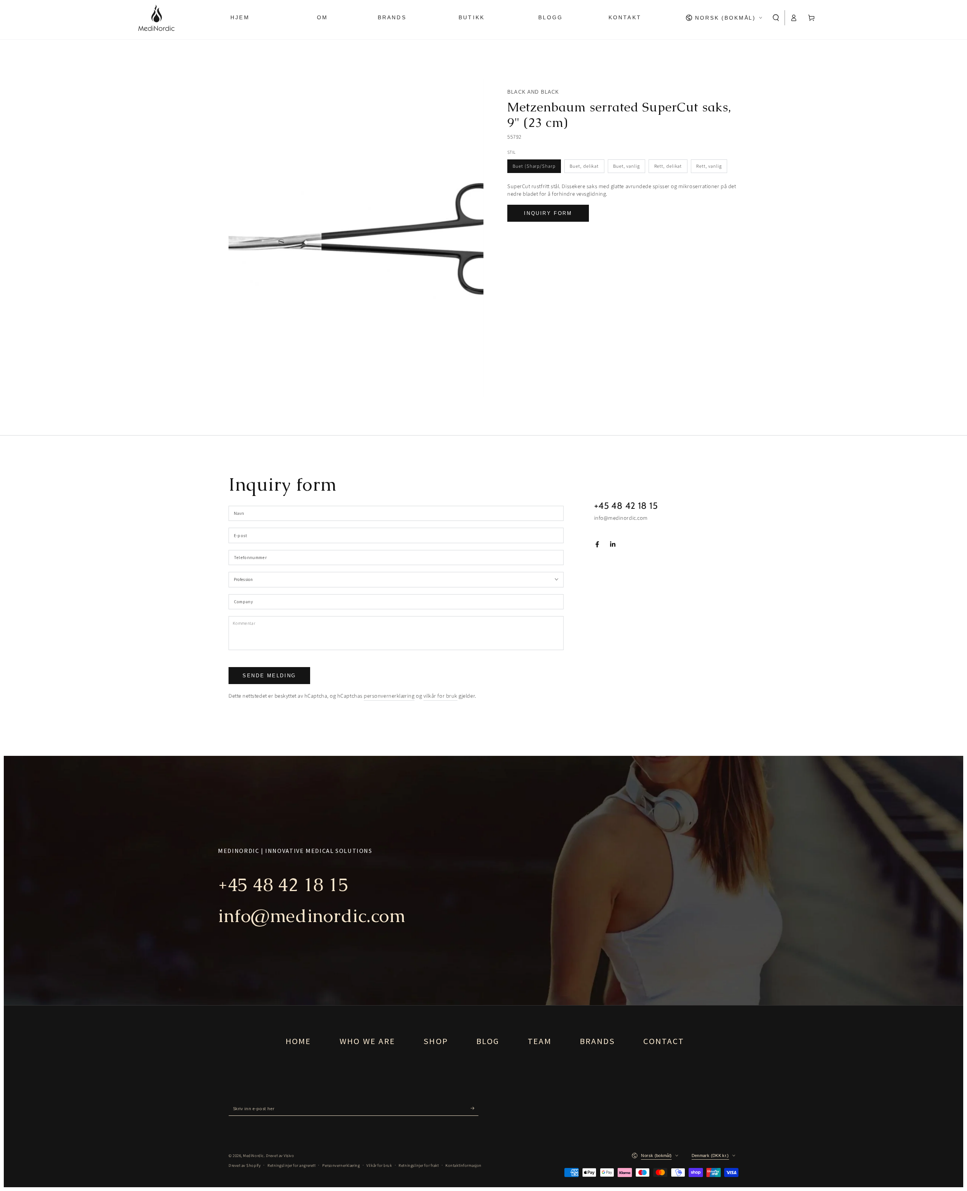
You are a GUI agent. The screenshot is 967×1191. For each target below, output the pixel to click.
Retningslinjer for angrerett (291, 1165)
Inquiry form (548, 213)
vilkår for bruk (440, 696)
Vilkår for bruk (379, 1165)
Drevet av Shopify (245, 1165)
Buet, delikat (584, 166)
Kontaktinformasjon (463, 1165)
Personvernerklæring (341, 1165)
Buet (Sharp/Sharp (534, 166)
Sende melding (269, 675)
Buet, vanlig (626, 166)
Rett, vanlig (709, 166)
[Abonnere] (475, 1108)
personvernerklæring (389, 696)
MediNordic (253, 1156)
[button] (776, 17)
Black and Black (533, 92)
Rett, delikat (668, 166)
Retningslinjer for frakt (419, 1165)
